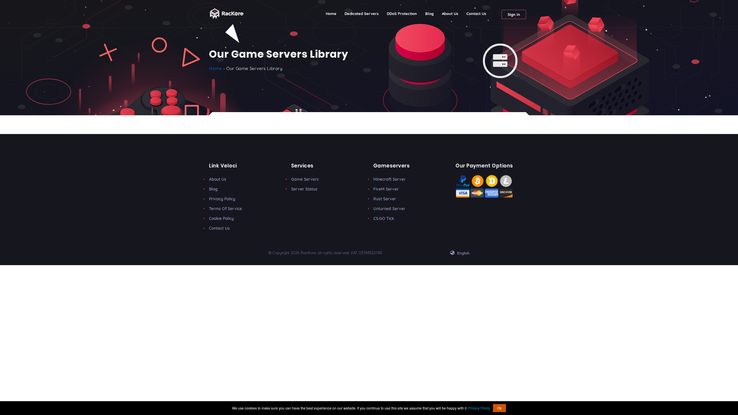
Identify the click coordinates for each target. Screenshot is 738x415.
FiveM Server (386, 189)
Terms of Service (225, 208)
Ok (499, 407)
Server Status (304, 189)
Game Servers (305, 179)
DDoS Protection (402, 13)
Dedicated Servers (361, 13)
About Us (450, 13)
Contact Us (476, 13)
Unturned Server (389, 208)
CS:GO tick (383, 218)
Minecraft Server (389, 179)
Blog (429, 13)
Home (333, 13)
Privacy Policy (222, 198)
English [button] (463, 253)
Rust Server (384, 198)
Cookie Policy (221, 218)
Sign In (514, 14)
